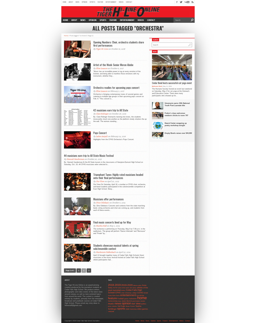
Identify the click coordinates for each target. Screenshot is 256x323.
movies (142, 301)
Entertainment (111, 2)
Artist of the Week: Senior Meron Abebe (113, 64)
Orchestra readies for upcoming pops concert (116, 87)
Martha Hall (101, 225)
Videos (121, 2)
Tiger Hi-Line (102, 49)
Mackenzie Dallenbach (106, 252)
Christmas (128, 293)
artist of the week (123, 288)
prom (109, 306)
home (142, 298)
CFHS (118, 292)
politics (143, 304)
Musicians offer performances (108, 199)
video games (142, 309)
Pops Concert (100, 132)
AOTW (115, 288)
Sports (92, 2)
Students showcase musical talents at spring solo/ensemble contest (116, 247)
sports (121, 308)
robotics (114, 306)
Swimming (133, 309)
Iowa (119, 301)
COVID (140, 293)
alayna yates (137, 285)
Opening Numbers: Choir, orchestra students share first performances (118, 44)
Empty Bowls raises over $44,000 (178, 133)
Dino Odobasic (102, 202)
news (118, 303)
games (126, 298)
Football (120, 299)
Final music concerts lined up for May (112, 222)
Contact (129, 2)
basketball (117, 290)
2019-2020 (127, 285)
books (123, 290)
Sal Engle (121, 306)
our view (136, 303)
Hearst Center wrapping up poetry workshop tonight (176, 124)
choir (122, 293)
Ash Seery (133, 288)
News (77, 2)
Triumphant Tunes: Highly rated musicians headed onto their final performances (118, 176)
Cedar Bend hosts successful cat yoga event (172, 83)
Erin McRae (140, 295)
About (71, 2)
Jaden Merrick (127, 301)
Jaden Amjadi (102, 136)
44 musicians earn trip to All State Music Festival (89, 155)
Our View (100, 181)
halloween (133, 299)
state (127, 309)
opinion (126, 303)
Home (64, 2)
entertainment (128, 295)
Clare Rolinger (102, 113)
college (134, 293)
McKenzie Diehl (157, 86)
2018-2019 (114, 284)
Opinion (84, 2)
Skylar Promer (130, 306)
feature (112, 298)
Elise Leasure (101, 68)
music (111, 303)
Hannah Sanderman (75, 159)
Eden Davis (116, 295)
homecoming (112, 301)
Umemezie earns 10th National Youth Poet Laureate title (177, 104)
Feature (100, 2)
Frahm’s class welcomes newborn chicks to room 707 (176, 114)
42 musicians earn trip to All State (110, 110)
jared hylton (136, 301)
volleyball (111, 311)
